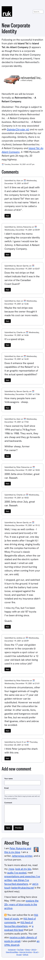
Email (6, 788)
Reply (7, 216)
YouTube (20, 950)
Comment (8, 802)
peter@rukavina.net (23, 887)
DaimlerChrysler (18, 129)
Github (25, 955)
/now (11, 868)
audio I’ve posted (16, 872)
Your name (8, 778)
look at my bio (23, 868)
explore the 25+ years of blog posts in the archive (21, 904)
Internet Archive (25, 952)
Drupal (19, 955)
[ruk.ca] (22, 11)
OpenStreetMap (12, 952)
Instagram (12, 950)
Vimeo (27, 950)
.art (35, 952)
